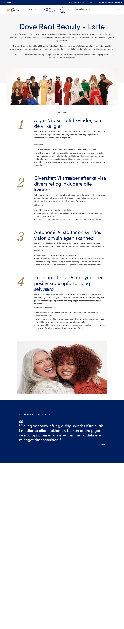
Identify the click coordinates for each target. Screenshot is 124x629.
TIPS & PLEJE (62, 9)
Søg (117, 9)
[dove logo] (12, 9)
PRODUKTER (35, 10)
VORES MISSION (50, 9)
